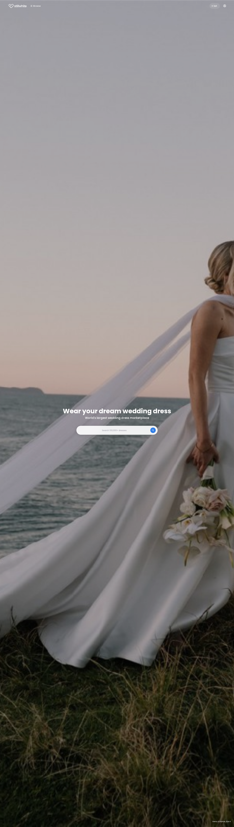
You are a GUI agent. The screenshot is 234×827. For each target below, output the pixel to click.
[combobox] (117, 430)
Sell (215, 6)
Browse (37, 6)
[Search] (153, 430)
